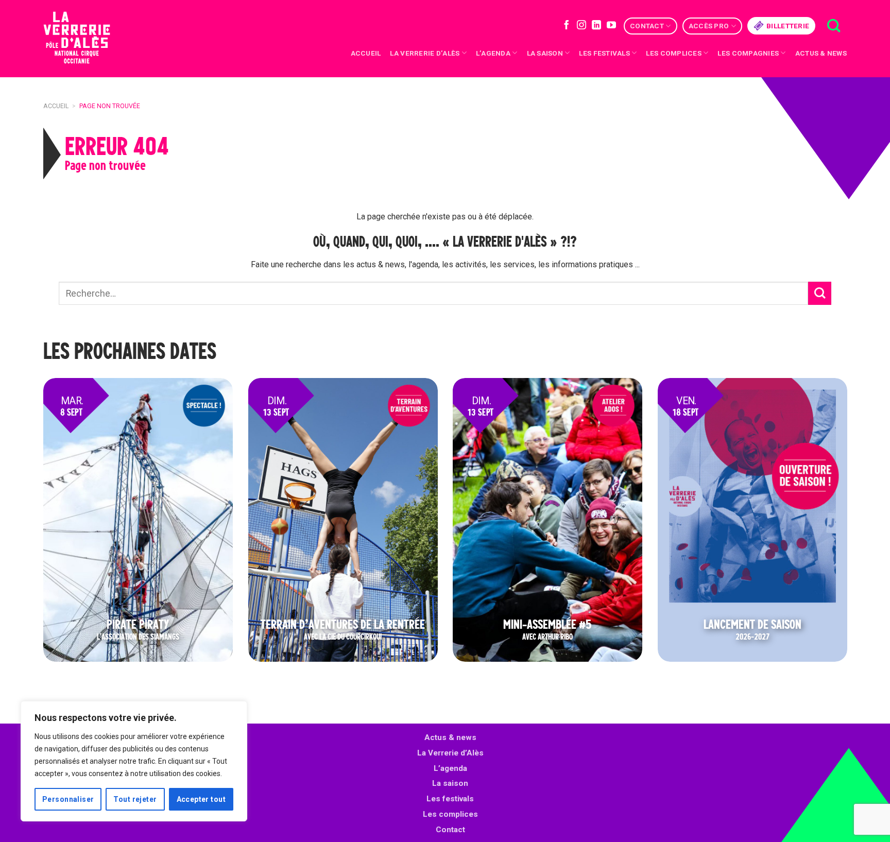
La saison (545, 53)
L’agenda (450, 768)
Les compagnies (748, 53)
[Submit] (819, 293)
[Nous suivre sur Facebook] (566, 26)
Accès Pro (709, 26)
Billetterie (787, 26)
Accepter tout (201, 799)
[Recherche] (833, 26)
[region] (134, 761)
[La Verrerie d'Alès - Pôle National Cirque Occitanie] (89, 39)
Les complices (673, 53)
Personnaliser (68, 799)
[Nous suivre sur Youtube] (611, 26)
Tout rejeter (135, 799)
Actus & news (821, 53)
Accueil (366, 53)
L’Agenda (493, 53)
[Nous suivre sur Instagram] (581, 26)
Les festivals (604, 53)
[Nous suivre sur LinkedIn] (596, 26)
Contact (647, 26)
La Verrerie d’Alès (424, 53)
